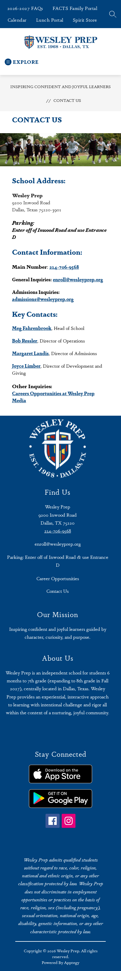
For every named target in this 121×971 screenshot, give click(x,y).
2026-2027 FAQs (25, 8)
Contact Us (67, 100)
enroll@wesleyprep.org (58, 543)
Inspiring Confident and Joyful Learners (60, 86)
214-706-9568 (57, 530)
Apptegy (71, 962)
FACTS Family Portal (75, 8)
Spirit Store (85, 19)
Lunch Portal (49, 19)
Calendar (17, 19)
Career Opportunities (57, 578)
